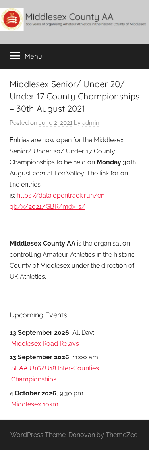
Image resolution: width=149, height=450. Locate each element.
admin (90, 122)
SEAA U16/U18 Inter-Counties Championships (55, 373)
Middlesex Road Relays (45, 343)
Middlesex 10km (34, 404)
